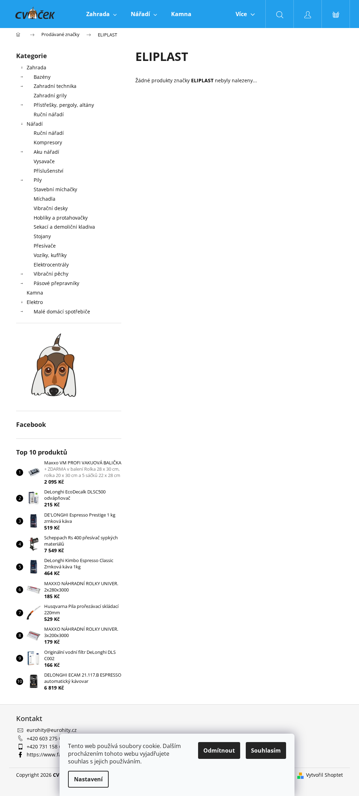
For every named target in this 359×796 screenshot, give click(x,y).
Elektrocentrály (51, 264)
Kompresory (48, 142)
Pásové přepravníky (56, 283)
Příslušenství (48, 170)
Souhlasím (266, 750)
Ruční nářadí (49, 114)
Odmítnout (219, 750)
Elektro (35, 302)
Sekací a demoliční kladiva (64, 226)
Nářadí (35, 123)
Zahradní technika (55, 86)
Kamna (35, 292)
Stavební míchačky (55, 189)
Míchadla (44, 198)
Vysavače (44, 161)
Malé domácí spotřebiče (62, 311)
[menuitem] (101, 14)
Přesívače (45, 245)
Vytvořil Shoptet (324, 774)
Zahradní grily (50, 95)
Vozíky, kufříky (50, 255)
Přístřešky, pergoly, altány (64, 105)
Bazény (42, 77)
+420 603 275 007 (47, 738)
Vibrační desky (51, 208)
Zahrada (36, 67)
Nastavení (88, 779)
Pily (38, 179)
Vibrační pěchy (51, 273)
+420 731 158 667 (47, 746)
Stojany (42, 236)
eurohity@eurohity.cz (52, 730)
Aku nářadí (46, 151)
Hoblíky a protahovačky (61, 217)
